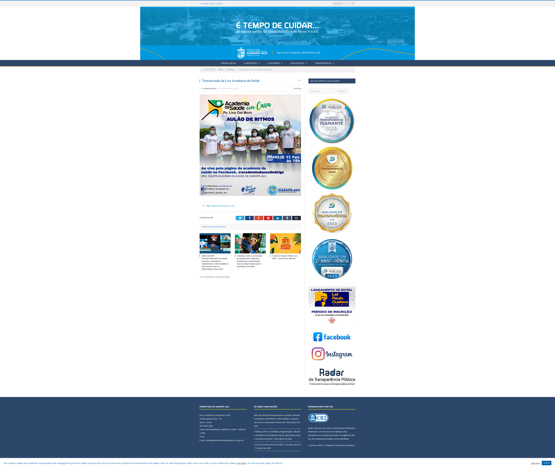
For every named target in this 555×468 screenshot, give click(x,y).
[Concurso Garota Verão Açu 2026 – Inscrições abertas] (285, 243)
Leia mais (241, 463)
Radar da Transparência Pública (340, 445)
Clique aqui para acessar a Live (220, 205)
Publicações (297, 63)
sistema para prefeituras (344, 428)
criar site (326, 428)
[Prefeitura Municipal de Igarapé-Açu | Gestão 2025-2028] (277, 32)
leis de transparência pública (321, 438)
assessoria (328, 431)
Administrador (209, 88)
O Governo (274, 63)
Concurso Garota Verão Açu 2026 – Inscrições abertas (284, 257)
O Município (250, 63)
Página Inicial (228, 63)
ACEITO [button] (546, 463)
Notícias (297, 88)
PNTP (320, 445)
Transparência (323, 63)
